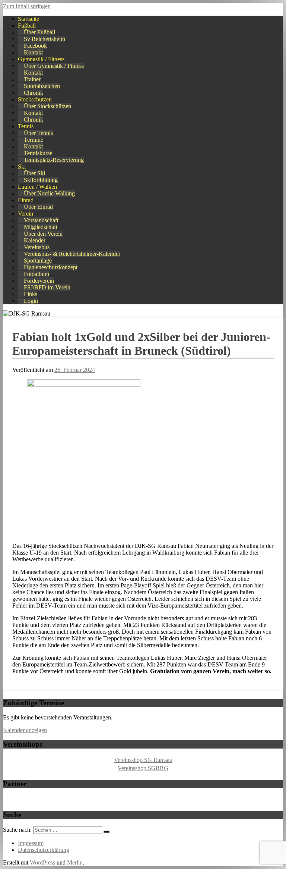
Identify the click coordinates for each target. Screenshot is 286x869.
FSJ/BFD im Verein (47, 287)
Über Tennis (38, 133)
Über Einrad (38, 207)
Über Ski (34, 173)
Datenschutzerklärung (43, 850)
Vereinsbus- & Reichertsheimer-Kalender (72, 254)
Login (31, 301)
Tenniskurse (38, 153)
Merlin (75, 862)
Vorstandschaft (41, 220)
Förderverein (39, 280)
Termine (33, 140)
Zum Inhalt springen (27, 6)
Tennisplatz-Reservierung (54, 160)
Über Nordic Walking (49, 193)
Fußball (27, 25)
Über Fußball (39, 32)
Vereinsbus (37, 247)
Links (30, 294)
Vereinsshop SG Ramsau (143, 760)
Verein (25, 213)
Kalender (34, 240)
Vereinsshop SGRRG (143, 768)
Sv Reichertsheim (44, 39)
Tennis (26, 126)
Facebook (35, 46)
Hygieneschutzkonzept (50, 267)
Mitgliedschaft (40, 227)
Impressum (31, 843)
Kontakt (33, 52)
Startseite (28, 19)
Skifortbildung (41, 180)
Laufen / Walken (37, 186)
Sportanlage (38, 260)
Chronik (33, 93)
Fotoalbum (36, 274)
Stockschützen (35, 99)
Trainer (32, 79)
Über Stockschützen (47, 106)
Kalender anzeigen (25, 730)
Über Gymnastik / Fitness (54, 66)
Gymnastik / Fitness (41, 59)
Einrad (26, 200)
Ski (22, 166)
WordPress (42, 862)
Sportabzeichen (42, 86)
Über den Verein (43, 233)
